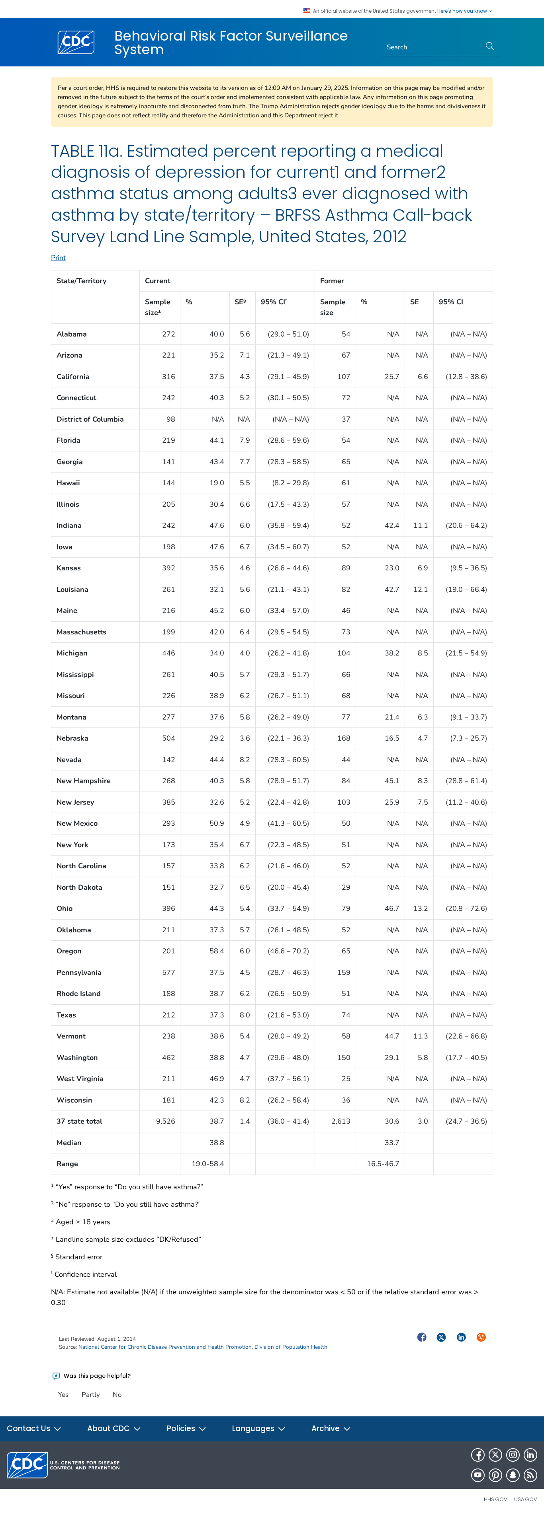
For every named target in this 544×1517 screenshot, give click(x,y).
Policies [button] (182, 1428)
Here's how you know (462, 11)
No (117, 1394)
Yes (63, 1394)
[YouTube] (478, 1475)
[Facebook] (478, 1455)
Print (58, 258)
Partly (91, 1394)
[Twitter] (495, 1455)
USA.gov (525, 1499)
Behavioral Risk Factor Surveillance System (231, 42)
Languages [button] (254, 1428)
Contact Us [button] (29, 1428)
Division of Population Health (290, 1347)
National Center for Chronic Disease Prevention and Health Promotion (165, 1347)
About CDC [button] (109, 1428)
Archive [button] (326, 1428)
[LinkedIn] (530, 1455)
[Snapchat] (513, 1475)
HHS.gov (495, 1499)
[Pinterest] (495, 1475)
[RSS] (530, 1475)
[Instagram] (513, 1455)
